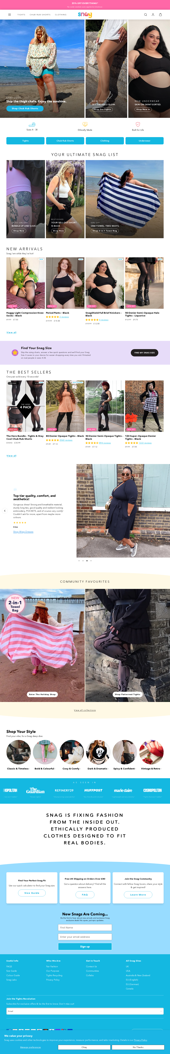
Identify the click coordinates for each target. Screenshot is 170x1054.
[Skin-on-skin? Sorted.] (149, 69)
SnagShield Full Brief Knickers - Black (104, 314)
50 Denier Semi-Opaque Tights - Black (104, 437)
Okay (84, 1047)
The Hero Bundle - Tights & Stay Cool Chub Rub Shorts (25, 437)
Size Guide (31, 893)
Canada (129, 988)
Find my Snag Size (145, 353)
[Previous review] (5, 511)
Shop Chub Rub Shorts (24, 531)
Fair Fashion (52, 966)
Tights (22, 15)
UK (127, 966)
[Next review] (165, 511)
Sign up (85, 946)
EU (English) (132, 979)
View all (11, 332)
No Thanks (138, 1047)
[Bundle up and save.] (25, 199)
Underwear (144, 140)
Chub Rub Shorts (40, 15)
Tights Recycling (54, 975)
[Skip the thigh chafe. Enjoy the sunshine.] (42, 69)
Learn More (138, 894)
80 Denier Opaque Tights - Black (65, 436)
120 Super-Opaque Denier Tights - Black (140, 437)
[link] (153, 14)
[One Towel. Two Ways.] (125, 199)
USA (128, 971)
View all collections (85, 710)
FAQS (9, 966)
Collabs (90, 975)
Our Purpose (52, 971)
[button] (9, 14)
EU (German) (132, 984)
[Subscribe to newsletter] (161, 1011)
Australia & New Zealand (138, 975)
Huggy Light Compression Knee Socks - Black (25, 314)
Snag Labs (11, 979)
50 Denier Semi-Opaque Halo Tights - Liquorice (142, 314)
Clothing (61, 15)
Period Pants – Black (57, 312)
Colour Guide (13, 975)
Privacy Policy (140, 1040)
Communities (92, 971)
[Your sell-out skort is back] (65, 199)
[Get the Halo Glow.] (106, 69)
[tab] (79, 560)
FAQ (85, 894)
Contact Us (91, 966)
